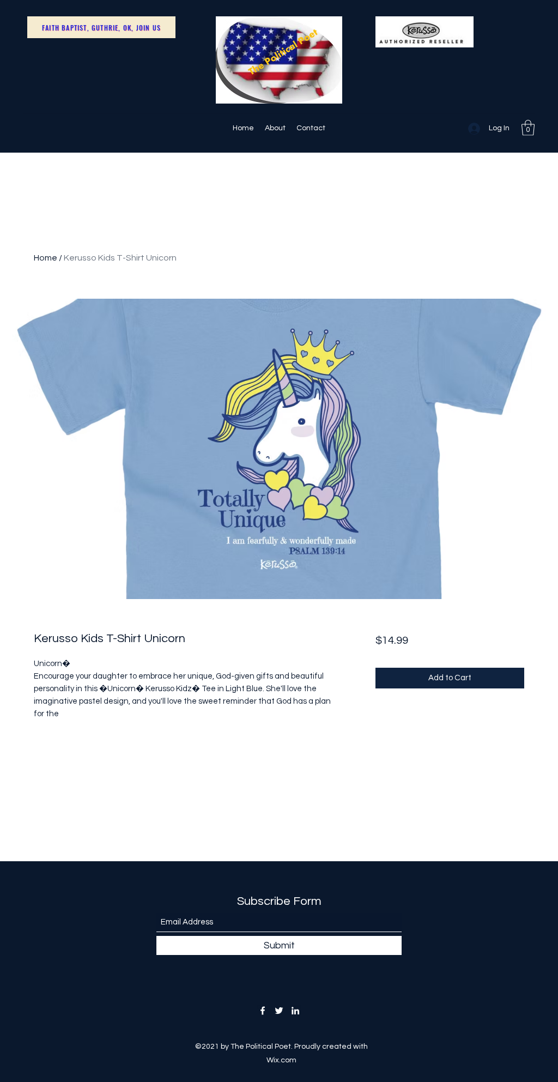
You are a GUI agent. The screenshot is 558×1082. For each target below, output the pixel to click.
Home (45, 257)
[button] (528, 128)
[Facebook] (262, 1010)
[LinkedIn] (295, 1010)
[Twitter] (279, 1010)
